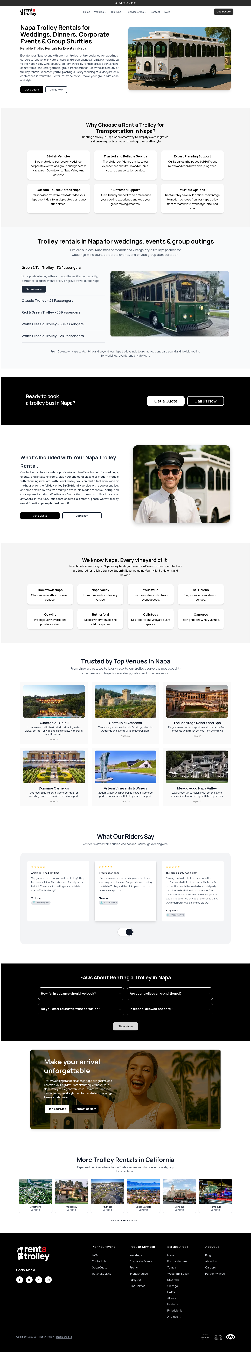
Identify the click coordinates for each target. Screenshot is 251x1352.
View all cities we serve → (125, 1220)
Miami (170, 1255)
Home (86, 11)
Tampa (171, 1267)
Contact (155, 11)
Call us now (82, 515)
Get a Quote (224, 11)
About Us (211, 1261)
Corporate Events (141, 1261)
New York (173, 1280)
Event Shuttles (139, 1273)
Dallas (171, 1292)
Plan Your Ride (56, 1109)
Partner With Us (215, 1273)
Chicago (172, 1286)
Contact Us (99, 1261)
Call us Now (56, 89)
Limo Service (137, 1286)
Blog (208, 1255)
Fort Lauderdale (177, 1261)
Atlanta (171, 1298)
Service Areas (136, 11)
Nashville (172, 1304)
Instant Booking (101, 1273)
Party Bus (136, 1280)
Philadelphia (174, 1310)
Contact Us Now (85, 1109)
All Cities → (174, 1317)
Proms (134, 1267)
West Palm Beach (178, 1273)
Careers (210, 1267)
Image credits (64, 1336)
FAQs (167, 11)
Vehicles (99, 11)
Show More (125, 1026)
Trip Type (116, 11)
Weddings (136, 1255)
